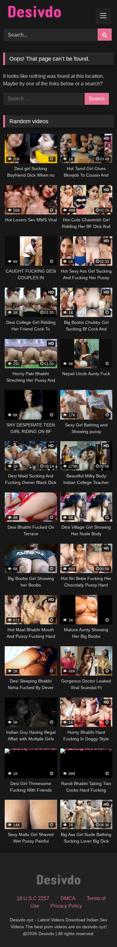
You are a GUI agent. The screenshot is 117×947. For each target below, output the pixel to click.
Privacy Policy (66, 906)
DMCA (68, 898)
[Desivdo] (48, 13)
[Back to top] (98, 928)
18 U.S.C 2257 (33, 898)
